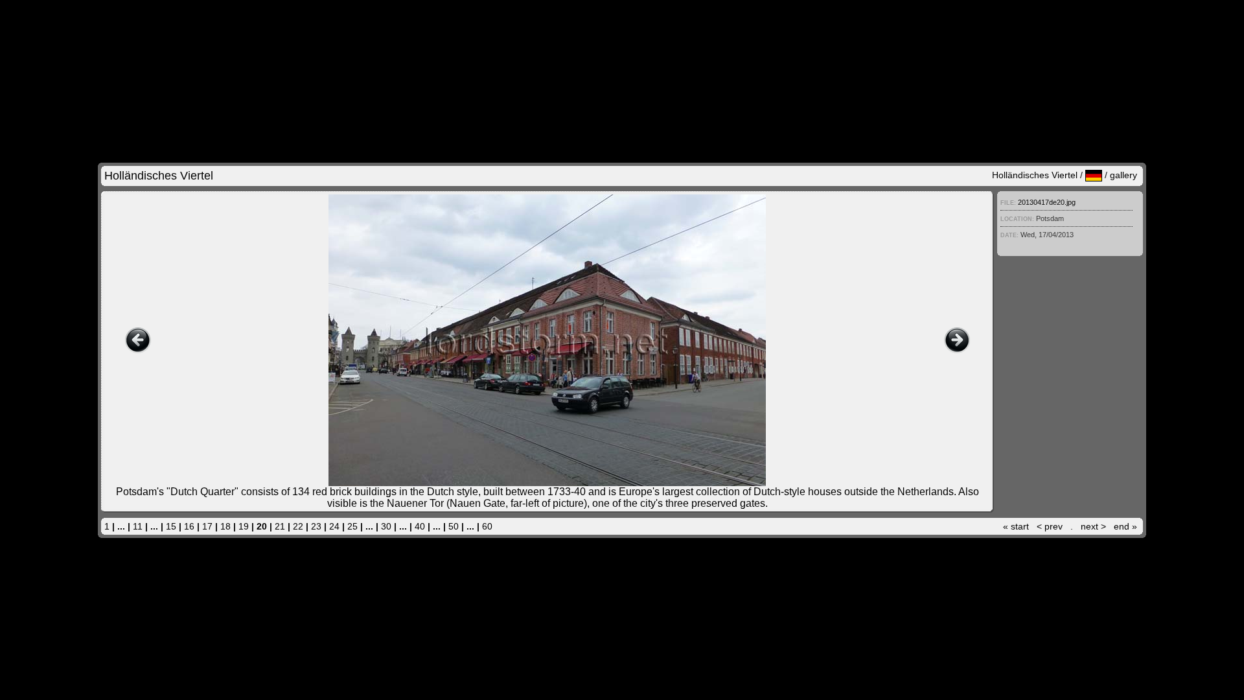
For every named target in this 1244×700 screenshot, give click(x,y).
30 (386, 526)
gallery (1123, 175)
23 (316, 526)
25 (352, 526)
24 (334, 526)
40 (420, 526)
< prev (1050, 526)
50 (453, 526)
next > (1093, 526)
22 (298, 526)
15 (171, 526)
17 (207, 526)
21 (280, 526)
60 (487, 526)
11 (138, 526)
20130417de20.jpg (1047, 202)
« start (1016, 526)
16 (189, 526)
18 (225, 526)
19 (243, 526)
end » (1125, 526)
